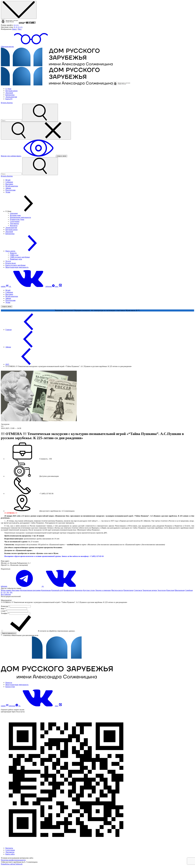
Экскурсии (161, 590)
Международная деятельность (16, 267)
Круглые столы (89, 590)
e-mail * (4, 611)
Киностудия (10, 687)
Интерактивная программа (30, 590)
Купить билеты (7, 103)
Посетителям (10, 190)
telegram (49, 286)
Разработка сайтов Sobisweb (11, 864)
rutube (3, 286)
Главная (8, 330)
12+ (4, 592)
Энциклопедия (11, 97)
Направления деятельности (20, 217)
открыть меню (61, 156)
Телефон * (5, 613)
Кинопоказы (46, 590)
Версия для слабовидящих (11, 156)
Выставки (9, 184)
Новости (13, 253)
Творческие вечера (150, 590)
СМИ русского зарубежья (20, 257)
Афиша (8, 188)
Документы (14, 223)
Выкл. (14, 29)
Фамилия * (5, 606)
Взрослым (170, 590)
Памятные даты (16, 259)
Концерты (79, 590)
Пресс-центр (10, 251)
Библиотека (9, 95)
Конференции (69, 590)
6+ (2, 592)
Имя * (3, 609)
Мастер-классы (117, 590)
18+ (11, 592)
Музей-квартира (11, 186)
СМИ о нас (14, 255)
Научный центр (11, 91)
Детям (7, 192)
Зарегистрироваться (9, 633)
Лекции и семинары (103, 590)
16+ (8, 592)
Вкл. (20, 29)
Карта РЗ (8, 99)
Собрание (9, 182)
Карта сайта (10, 854)
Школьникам (180, 590)
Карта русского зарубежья (15, 265)
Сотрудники (14, 221)
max (57, 286)
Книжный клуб (57, 590)
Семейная (189, 590)
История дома (15, 215)
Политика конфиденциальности (13, 860)
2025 (7, 364)
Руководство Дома (17, 219)
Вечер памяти (6, 590)
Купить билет (10, 263)
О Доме (8, 89)
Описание (14, 213)
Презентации (128, 590)
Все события (6, 594)
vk (10, 286)
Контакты (13, 225)
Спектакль (138, 590)
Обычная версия (7, 46)
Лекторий (9, 93)
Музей (7, 180)
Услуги (8, 261)
